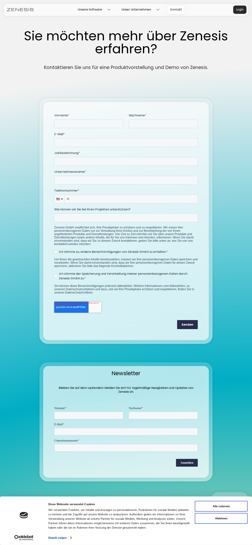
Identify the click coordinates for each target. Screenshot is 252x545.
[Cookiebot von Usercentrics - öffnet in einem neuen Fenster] (24, 538)
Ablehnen (221, 518)
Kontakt (176, 9)
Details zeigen (57, 537)
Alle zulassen (221, 506)
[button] (93, 9)
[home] (20, 9)
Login (240, 9)
